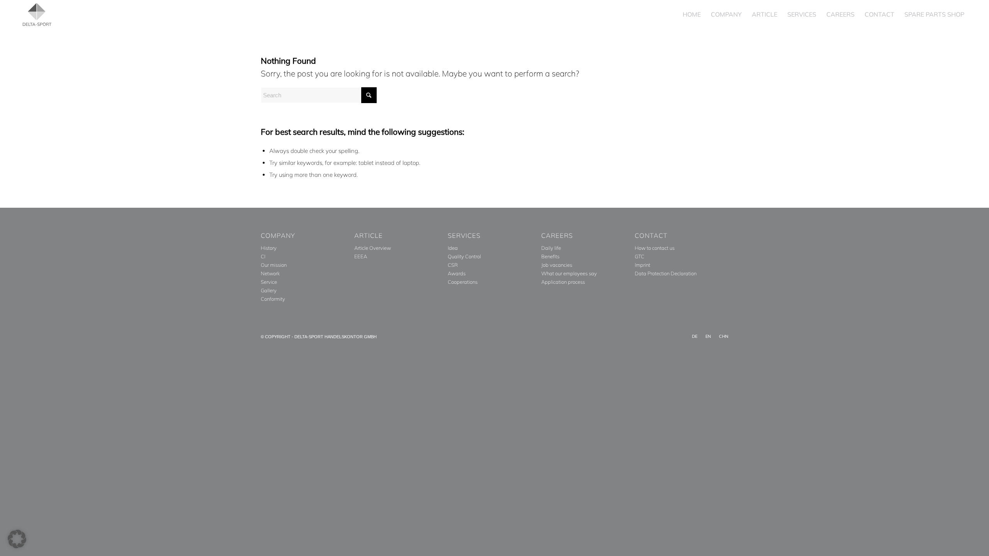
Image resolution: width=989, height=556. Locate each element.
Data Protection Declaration (666, 273)
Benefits (550, 256)
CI (263, 256)
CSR (453, 265)
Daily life (551, 248)
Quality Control (464, 256)
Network (270, 273)
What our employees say (569, 273)
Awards (457, 273)
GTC (639, 256)
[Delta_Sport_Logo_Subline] (37, 14)
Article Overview (372, 248)
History (269, 248)
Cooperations (463, 282)
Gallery (269, 290)
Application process (563, 282)
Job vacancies (556, 265)
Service (269, 282)
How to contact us (655, 248)
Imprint (642, 265)
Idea (453, 248)
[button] (17, 539)
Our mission (274, 265)
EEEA (360, 256)
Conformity (273, 299)
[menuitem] (692, 14)
